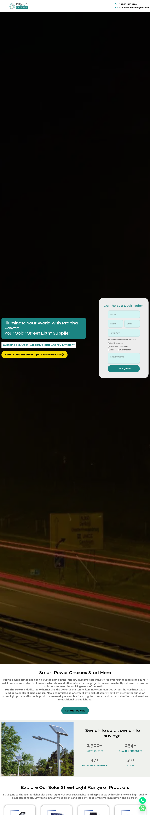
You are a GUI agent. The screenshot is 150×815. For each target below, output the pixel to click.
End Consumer (117, 343)
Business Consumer (119, 346)
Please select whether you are (122, 339)
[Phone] (142, 800)
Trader (113, 349)
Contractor (125, 349)
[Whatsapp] (142, 808)
